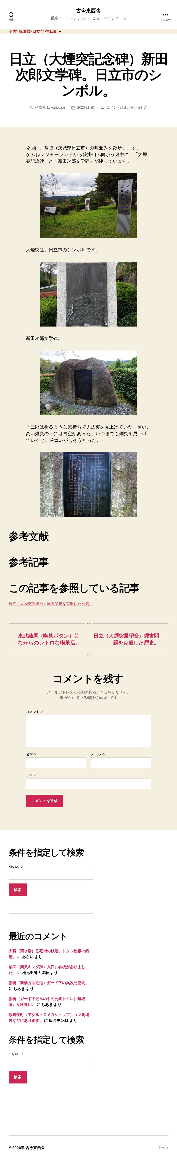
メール (98, 754)
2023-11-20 (85, 107)
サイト (31, 775)
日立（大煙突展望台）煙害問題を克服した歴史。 (51, 604)
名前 (31, 754)
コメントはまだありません (127, 107)
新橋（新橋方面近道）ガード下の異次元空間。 (49, 983)
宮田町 (52, 31)
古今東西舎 (88, 10)
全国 (12, 31)
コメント (35, 712)
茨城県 (24, 31)
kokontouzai (56, 107)
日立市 (38, 31)
